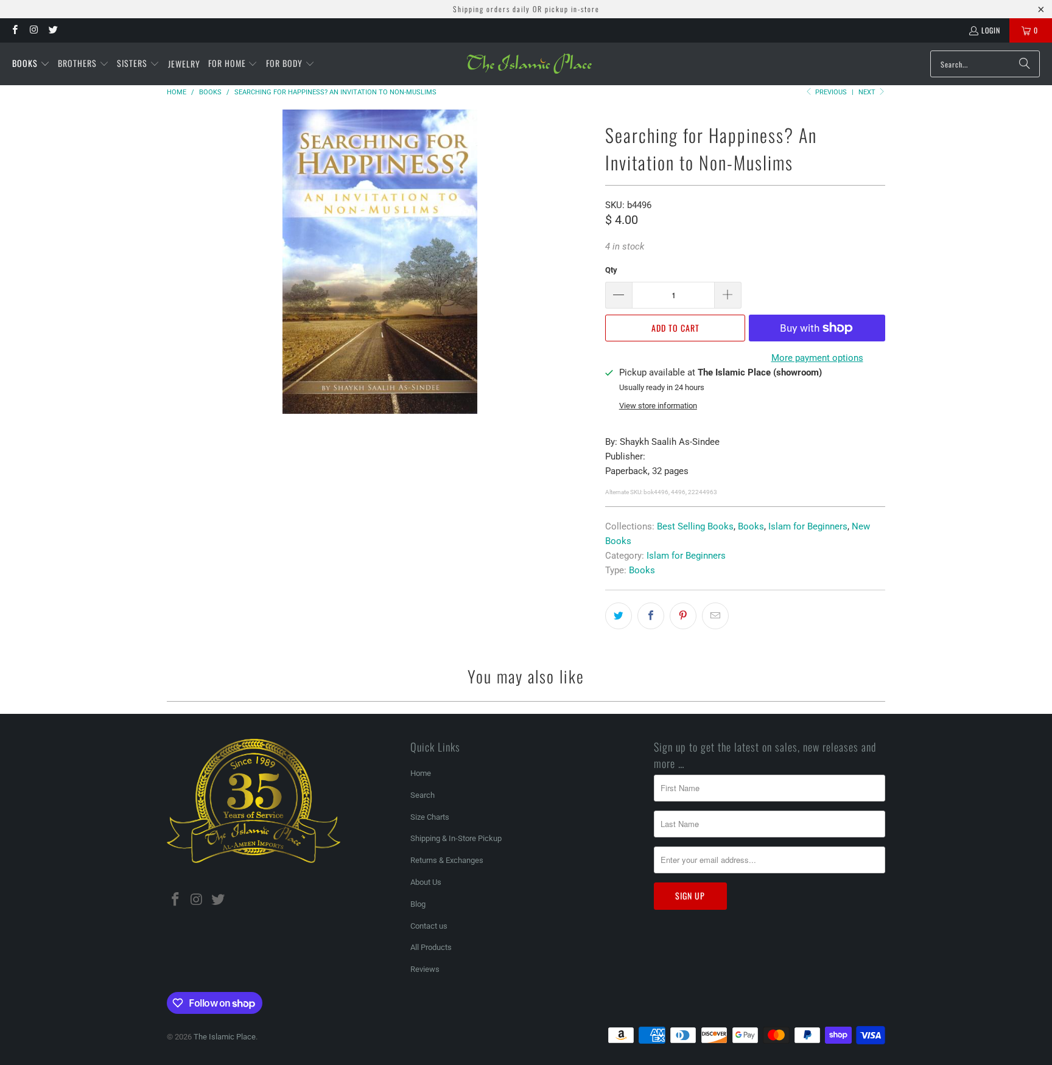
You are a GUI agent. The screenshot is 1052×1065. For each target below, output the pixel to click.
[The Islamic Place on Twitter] (52, 30)
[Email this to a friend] (715, 615)
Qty (611, 269)
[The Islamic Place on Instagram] (33, 30)
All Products (431, 947)
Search (422, 795)
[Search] (1024, 64)
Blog (418, 904)
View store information (658, 405)
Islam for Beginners (807, 526)
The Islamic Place (225, 1036)
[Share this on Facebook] (650, 615)
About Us (425, 882)
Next (867, 92)
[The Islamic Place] (529, 64)
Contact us (428, 926)
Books (751, 526)
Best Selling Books (695, 526)
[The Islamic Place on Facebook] (14, 30)
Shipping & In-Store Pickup (456, 838)
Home (420, 773)
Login (990, 30)
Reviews (425, 969)
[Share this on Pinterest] (683, 615)
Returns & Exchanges (446, 860)
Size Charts (429, 817)
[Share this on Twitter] (618, 615)
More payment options (817, 357)
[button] (31, 64)
